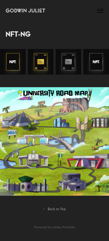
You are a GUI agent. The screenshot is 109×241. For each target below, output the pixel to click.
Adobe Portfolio (63, 227)
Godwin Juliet (25, 10)
